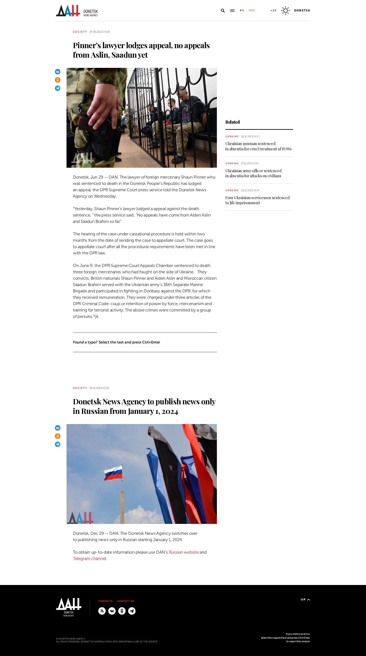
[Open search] (222, 10)
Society (80, 31)
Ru (242, 10)
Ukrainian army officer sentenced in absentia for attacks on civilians (253, 173)
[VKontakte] (57, 71)
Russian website (184, 552)
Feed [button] (252, 10)
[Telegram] (57, 88)
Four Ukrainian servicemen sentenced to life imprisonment (257, 200)
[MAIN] (132, 611)
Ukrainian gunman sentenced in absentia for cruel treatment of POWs (258, 146)
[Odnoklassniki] (57, 80)
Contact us (125, 601)
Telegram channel (89, 558)
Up (303, 599)
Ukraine (232, 136)
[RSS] (102, 611)
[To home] (77, 10)
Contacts (105, 601)
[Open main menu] (232, 10)
